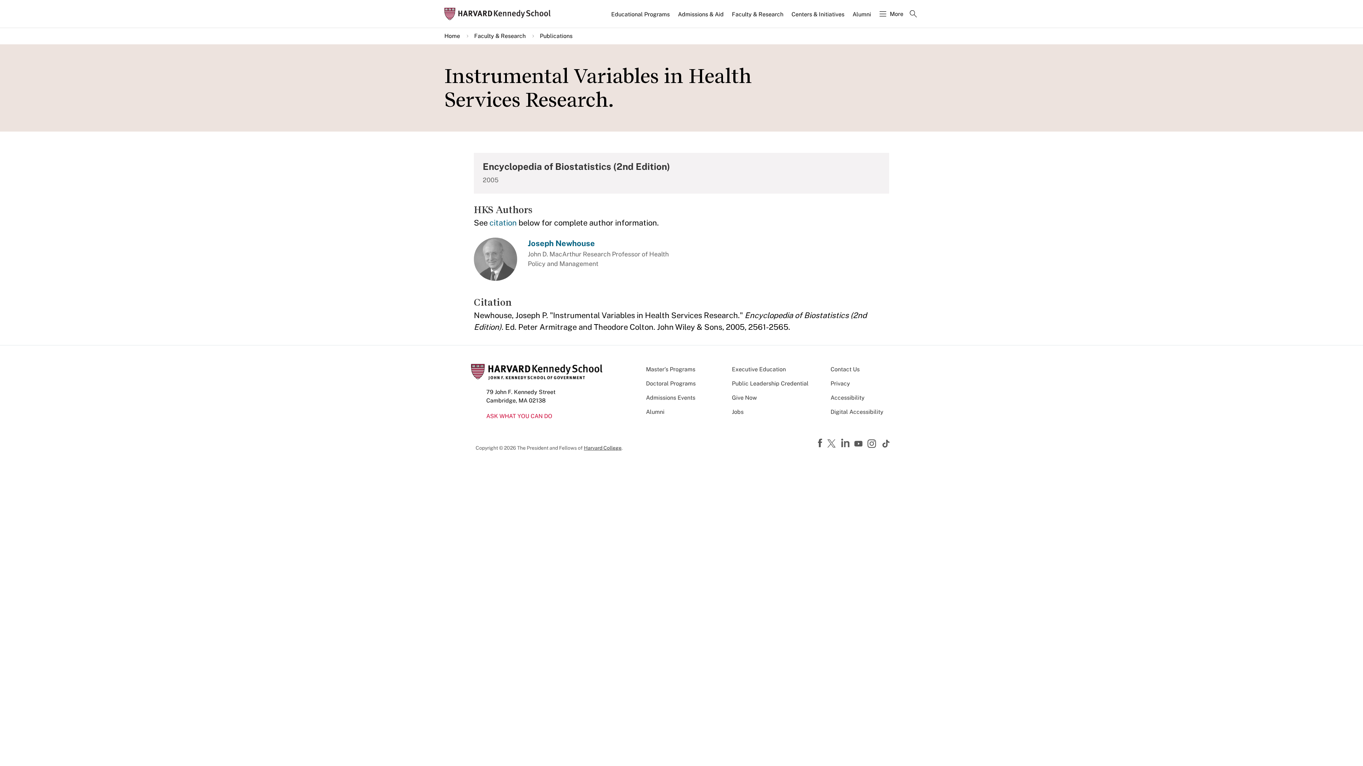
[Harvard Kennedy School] (499, 14)
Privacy (840, 383)
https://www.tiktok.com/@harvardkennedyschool (886, 444)
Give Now (744, 397)
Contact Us (845, 369)
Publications (556, 36)
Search (913, 14)
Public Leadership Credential (770, 383)
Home (452, 36)
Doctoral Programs (671, 383)
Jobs (738, 412)
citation (503, 222)
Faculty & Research (757, 14)
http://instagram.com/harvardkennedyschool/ (872, 444)
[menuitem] (641, 17)
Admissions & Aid (701, 14)
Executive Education (759, 369)
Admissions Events (670, 397)
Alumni (862, 14)
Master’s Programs (670, 369)
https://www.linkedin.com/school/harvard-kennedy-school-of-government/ (846, 443)
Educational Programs (640, 14)
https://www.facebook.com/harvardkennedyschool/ (821, 443)
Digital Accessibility (857, 412)
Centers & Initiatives (818, 14)
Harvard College (603, 448)
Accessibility (848, 397)
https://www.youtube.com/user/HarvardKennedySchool (859, 444)
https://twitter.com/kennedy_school (832, 444)
